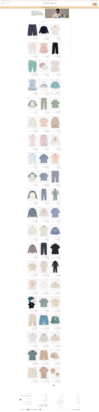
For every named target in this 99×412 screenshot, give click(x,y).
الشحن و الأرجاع (78, 397)
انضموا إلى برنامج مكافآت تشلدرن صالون (26, 402)
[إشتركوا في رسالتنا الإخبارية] (20, 399)
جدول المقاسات (78, 398)
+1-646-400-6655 (57, 402)
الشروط (56, 409)
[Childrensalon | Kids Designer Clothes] (95, 4)
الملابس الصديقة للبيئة (28, 404)
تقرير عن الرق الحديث (45, 401)
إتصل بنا (78, 395)
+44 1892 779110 (59, 403)
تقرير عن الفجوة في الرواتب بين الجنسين (43, 400)
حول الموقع (46, 396)
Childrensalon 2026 (62, 409)
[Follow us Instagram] (75, 409)
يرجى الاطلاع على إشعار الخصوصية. (28, 401)
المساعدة (78, 400)
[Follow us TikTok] (78, 409)
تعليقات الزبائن (78, 399)
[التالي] (45, 385)
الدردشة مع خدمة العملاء (61, 395)
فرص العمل (46, 398)
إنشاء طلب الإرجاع (77, 396)
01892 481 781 (58, 404)
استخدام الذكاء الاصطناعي (46, 409)
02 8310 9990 (60, 401)
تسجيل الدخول (92, 0)
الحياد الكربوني (77, 402)
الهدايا (78, 401)
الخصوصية (52, 409)
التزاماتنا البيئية (46, 397)
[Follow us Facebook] (73, 409)
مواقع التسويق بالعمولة (45, 399)
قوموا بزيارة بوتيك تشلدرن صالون (44, 395)
